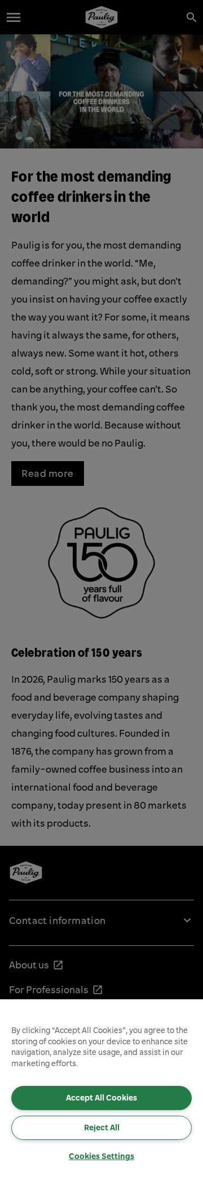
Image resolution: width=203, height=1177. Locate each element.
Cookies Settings (101, 1156)
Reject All (102, 1127)
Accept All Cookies (101, 1098)
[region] (101, 1088)
